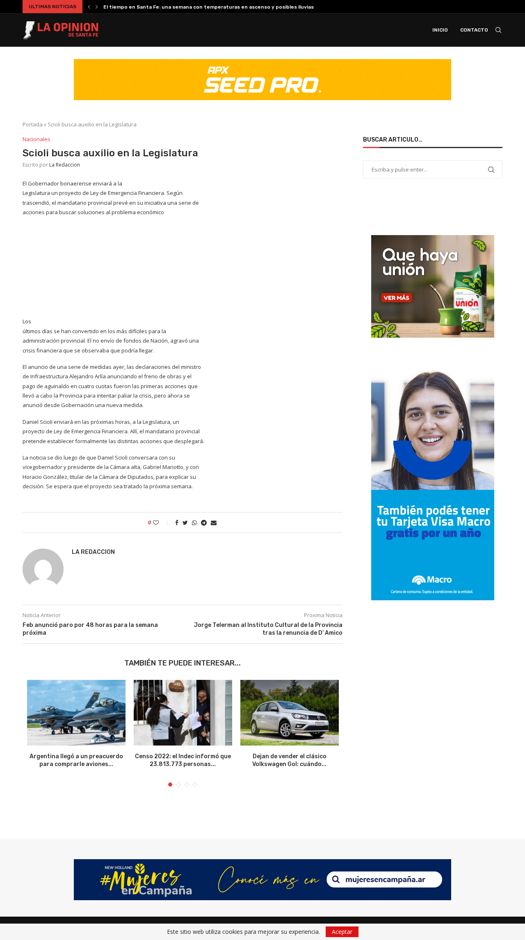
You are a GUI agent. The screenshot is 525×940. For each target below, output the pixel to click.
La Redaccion (64, 164)
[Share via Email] (214, 522)
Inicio (440, 30)
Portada (33, 124)
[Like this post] (161, 522)
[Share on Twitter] (185, 522)
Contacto (474, 30)
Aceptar (342, 931)
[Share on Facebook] (176, 522)
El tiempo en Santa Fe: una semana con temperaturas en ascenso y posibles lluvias (208, 7)
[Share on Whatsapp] (194, 522)
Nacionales (36, 139)
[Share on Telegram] (204, 522)
